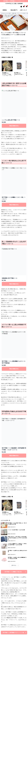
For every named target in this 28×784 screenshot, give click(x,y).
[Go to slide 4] (15, 115)
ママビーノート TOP (6, 13)
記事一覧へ (14, 565)
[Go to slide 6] (14, 443)
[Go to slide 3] (14, 115)
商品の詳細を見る (14, 126)
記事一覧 (14, 13)
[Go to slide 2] (13, 115)
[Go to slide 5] (13, 443)
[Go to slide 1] (12, 115)
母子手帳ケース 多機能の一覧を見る (13, 571)
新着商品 (5, 10)
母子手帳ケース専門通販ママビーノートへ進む (13, 633)
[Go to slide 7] (15, 443)
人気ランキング (23, 10)
